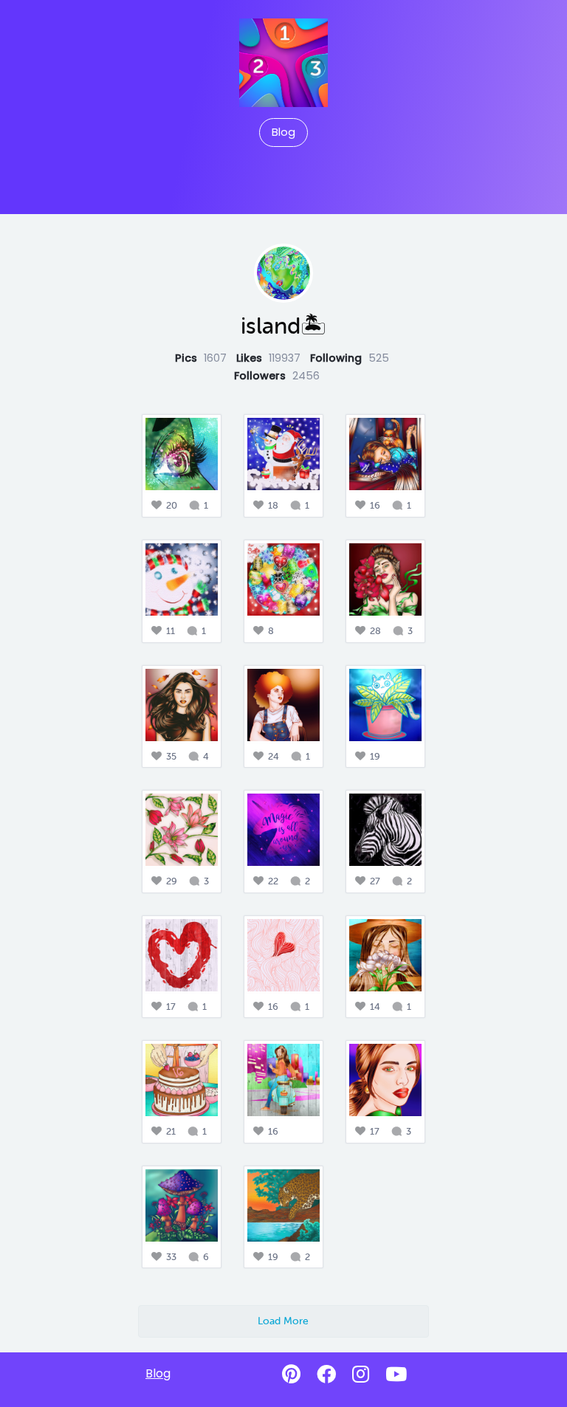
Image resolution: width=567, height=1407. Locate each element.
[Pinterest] (291, 1374)
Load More (283, 1321)
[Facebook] (326, 1374)
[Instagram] (360, 1374)
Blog (283, 132)
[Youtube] (396, 1374)
